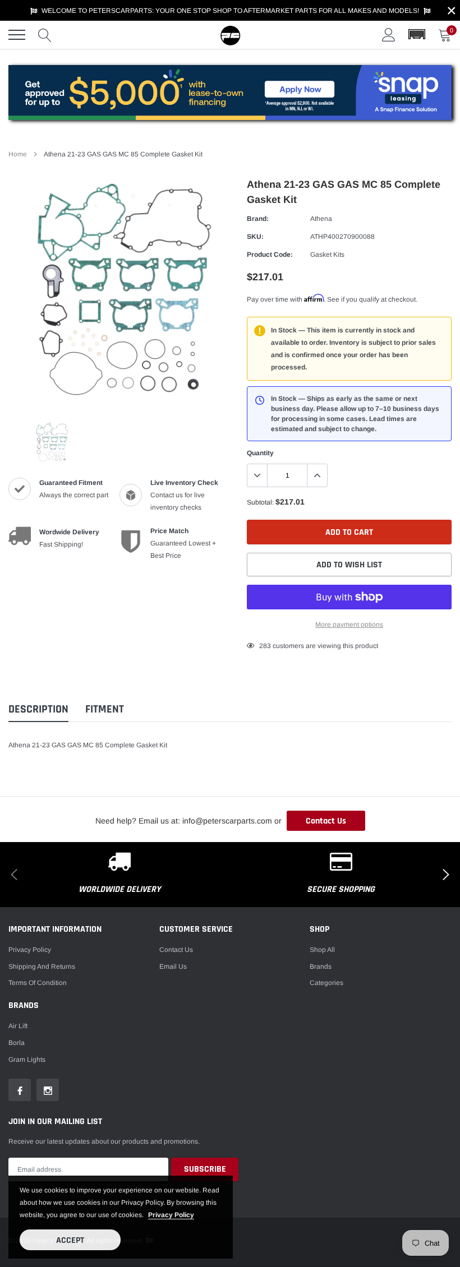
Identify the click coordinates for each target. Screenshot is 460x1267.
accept (70, 1240)
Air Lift (17, 1026)
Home (17, 154)
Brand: (258, 219)
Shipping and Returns (41, 966)
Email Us (173, 966)
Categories (326, 983)
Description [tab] (38, 709)
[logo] (230, 35)
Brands (321, 966)
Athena (321, 219)
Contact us (176, 950)
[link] (51, 442)
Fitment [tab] (104, 709)
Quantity (260, 453)
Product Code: (270, 254)
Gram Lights (26, 1059)
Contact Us (326, 821)
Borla (16, 1043)
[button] (416, 34)
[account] (388, 35)
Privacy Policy (29, 950)
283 (265, 646)
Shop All (322, 950)
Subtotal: (260, 502)
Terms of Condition (37, 983)
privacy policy (171, 1215)
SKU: (255, 237)
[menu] (16, 34)
